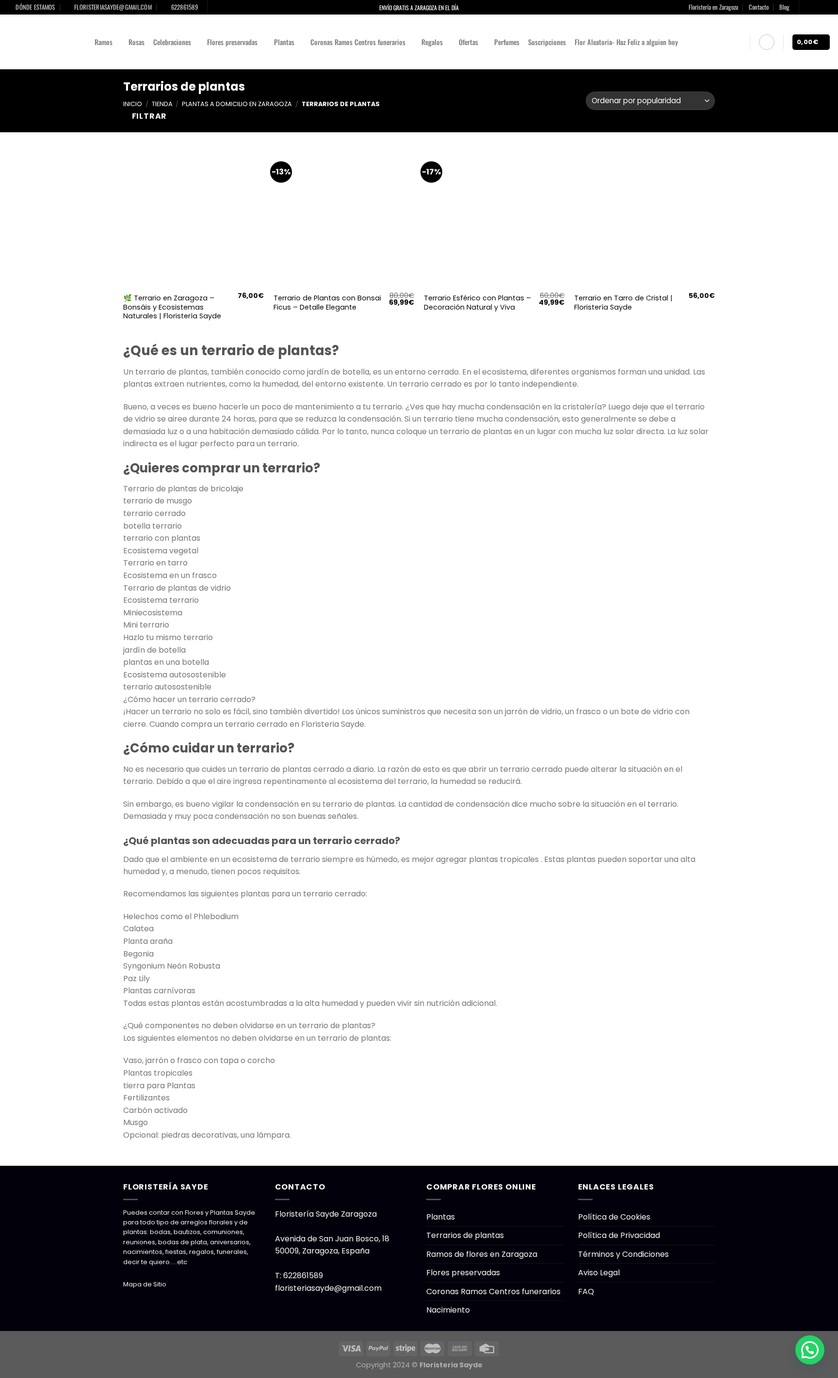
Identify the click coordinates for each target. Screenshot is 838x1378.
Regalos (432, 42)
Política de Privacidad (619, 1235)
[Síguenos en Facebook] (807, 7)
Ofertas (468, 42)
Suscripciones (547, 42)
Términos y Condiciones (623, 1254)
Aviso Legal (599, 1272)
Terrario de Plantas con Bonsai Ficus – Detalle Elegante (327, 303)
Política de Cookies (614, 1216)
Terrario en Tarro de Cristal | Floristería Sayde (623, 303)
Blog (784, 7)
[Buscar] (738, 41)
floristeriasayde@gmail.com (328, 1288)
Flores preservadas (232, 42)
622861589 (303, 1275)
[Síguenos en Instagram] (817, 7)
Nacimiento (448, 1309)
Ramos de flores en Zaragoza (481, 1254)
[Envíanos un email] (826, 7)
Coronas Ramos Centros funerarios (357, 42)
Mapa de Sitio (144, 1284)
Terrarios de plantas (465, 1235)
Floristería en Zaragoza (713, 7)
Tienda (162, 104)
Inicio (132, 104)
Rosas (137, 42)
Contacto (759, 7)
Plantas (284, 42)
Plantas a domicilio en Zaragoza (237, 104)
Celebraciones (172, 42)
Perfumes (506, 42)
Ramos (104, 42)
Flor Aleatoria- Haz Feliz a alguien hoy (626, 42)
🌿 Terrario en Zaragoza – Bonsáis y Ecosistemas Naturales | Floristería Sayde (172, 307)
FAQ (586, 1291)
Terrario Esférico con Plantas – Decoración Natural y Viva (477, 303)
